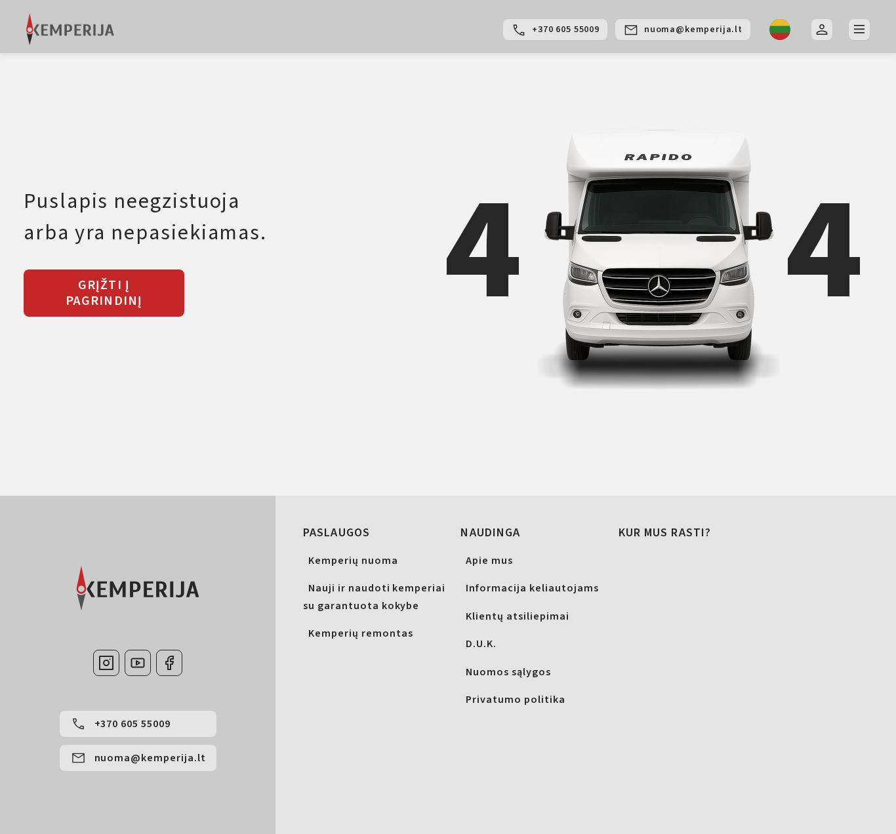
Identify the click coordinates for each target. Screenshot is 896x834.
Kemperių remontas (360, 633)
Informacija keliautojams (532, 588)
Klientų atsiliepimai (517, 616)
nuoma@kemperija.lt (693, 29)
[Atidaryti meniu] (859, 29)
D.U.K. (481, 644)
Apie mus (489, 560)
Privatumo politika (515, 699)
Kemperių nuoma (352, 560)
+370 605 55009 (566, 29)
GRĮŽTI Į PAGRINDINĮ (104, 293)
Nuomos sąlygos (508, 672)
